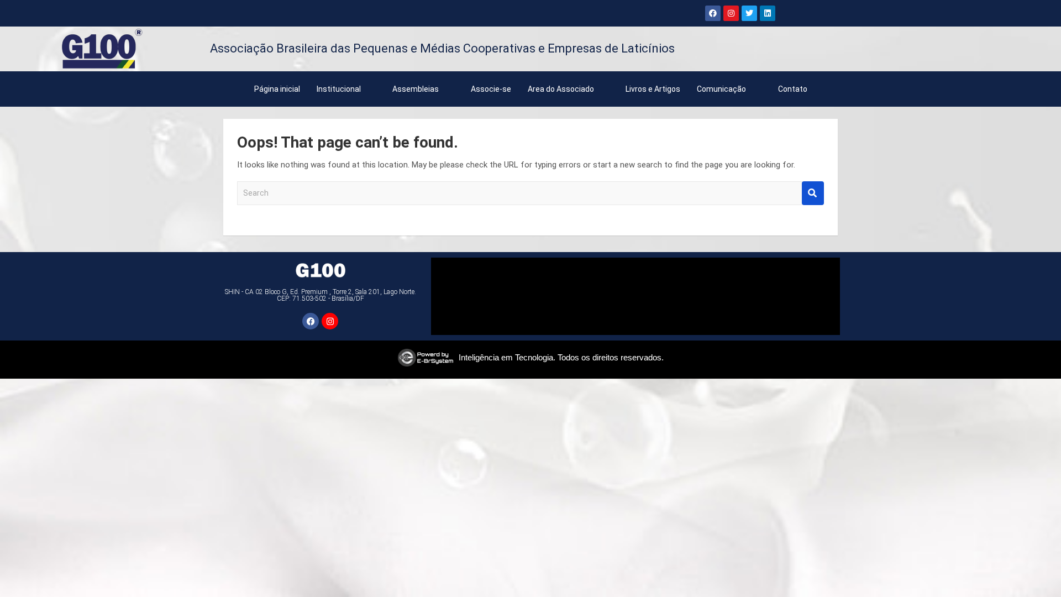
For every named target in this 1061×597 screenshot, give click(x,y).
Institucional (339, 89)
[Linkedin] (767, 13)
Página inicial (277, 89)
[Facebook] (713, 13)
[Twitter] (749, 13)
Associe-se (491, 89)
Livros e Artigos (653, 89)
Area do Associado (561, 89)
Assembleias (415, 89)
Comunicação (721, 89)
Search (813, 193)
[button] (346, 89)
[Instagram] (731, 13)
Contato (792, 89)
